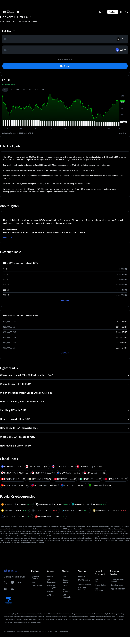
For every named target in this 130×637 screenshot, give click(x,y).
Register (112, 12)
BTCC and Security (82, 589)
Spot (33, 582)
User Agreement (99, 580)
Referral (50, 576)
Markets (50, 591)
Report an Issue (117, 585)
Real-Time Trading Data (52, 587)
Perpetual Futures (35, 577)
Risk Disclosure (99, 590)
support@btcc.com (118, 589)
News (65, 586)
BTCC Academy (66, 590)
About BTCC (83, 576)
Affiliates (50, 595)
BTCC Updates (84, 580)
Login (101, 12)
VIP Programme (51, 581)
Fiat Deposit (65, 66)
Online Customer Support (117, 580)
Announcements (84, 584)
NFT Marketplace (67, 596)
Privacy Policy (100, 585)
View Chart (122, 133)
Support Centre (66, 581)
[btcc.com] (8, 12)
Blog (64, 576)
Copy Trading (37, 586)
